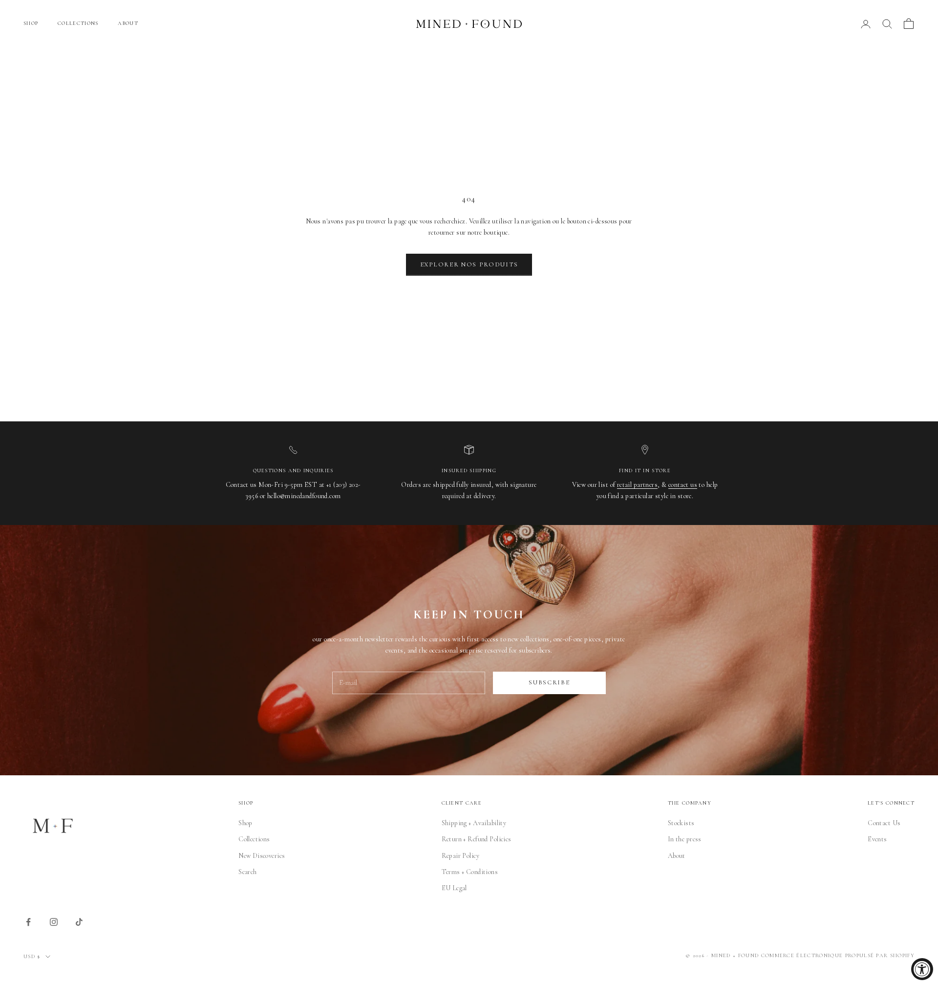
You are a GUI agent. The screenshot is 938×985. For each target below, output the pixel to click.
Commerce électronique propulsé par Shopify (838, 955)
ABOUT (128, 23)
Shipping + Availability (474, 823)
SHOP (30, 23)
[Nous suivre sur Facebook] (28, 922)
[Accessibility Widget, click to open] (922, 969)
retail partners (637, 485)
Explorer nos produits (469, 264)
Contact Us (884, 823)
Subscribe (549, 682)
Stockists (681, 823)
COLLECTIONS (78, 23)
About (676, 856)
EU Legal (454, 888)
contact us (682, 485)
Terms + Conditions (470, 872)
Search (247, 872)
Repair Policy (460, 856)
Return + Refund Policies (477, 839)
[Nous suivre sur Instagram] (54, 922)
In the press (685, 839)
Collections (254, 839)
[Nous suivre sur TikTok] (79, 922)
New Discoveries (261, 856)
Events (877, 839)
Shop (245, 823)
